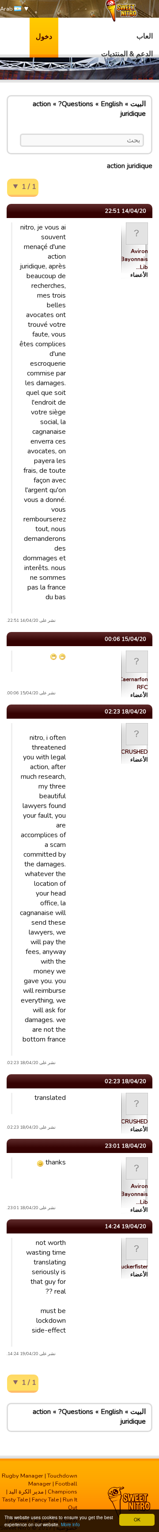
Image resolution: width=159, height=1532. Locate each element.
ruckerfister (133, 1267)
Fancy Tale (45, 1500)
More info (70, 1524)
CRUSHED (134, 752)
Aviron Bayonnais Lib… (134, 259)
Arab (7, 9)
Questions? (75, 104)
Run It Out (70, 1504)
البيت (138, 104)
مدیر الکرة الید (26, 1492)
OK (137, 1519)
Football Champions (62, 1488)
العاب (144, 36)
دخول (44, 37)
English (112, 104)
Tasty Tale (15, 1500)
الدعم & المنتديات (127, 54)
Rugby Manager (22, 1476)
